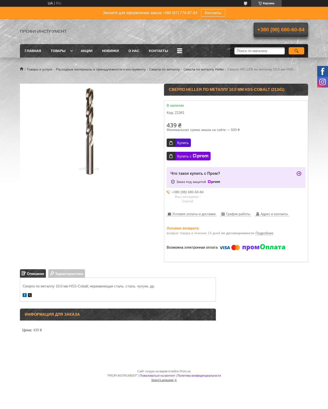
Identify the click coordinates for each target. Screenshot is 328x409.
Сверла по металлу (164, 69)
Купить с (184, 156)
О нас (133, 51)
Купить (183, 143)
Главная (33, 51)
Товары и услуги (39, 69)
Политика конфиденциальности (199, 375)
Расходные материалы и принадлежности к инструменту (101, 69)
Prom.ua (185, 371)
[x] (30, 296)
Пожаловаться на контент (157, 375)
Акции (86, 51)
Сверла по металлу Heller (203, 69)
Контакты (213, 13)
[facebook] (25, 296)
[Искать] (296, 50)
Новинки (110, 51)
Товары (58, 51)
